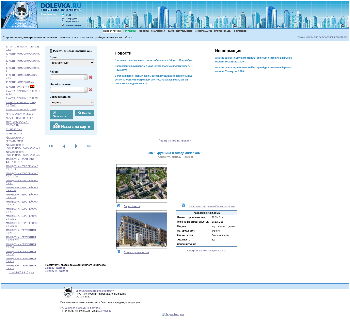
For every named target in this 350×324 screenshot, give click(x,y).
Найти (86, 113)
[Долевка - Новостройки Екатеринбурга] (61, 7)
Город (53, 57)
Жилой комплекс (61, 84)
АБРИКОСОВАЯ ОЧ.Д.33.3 (19, 114)
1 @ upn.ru (105, 310)
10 (27, 272)
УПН (68, 15)
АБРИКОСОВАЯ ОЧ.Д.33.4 (19, 118)
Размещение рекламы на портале (80, 308)
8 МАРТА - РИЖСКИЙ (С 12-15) (22, 98)
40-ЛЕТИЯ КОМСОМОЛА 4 (20, 82)
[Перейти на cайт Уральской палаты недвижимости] (63, 14)
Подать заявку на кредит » (175, 140)
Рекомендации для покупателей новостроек (322, 37)
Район (54, 71)
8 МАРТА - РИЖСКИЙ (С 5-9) (21, 109)
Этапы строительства (136, 252)
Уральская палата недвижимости (95, 291)
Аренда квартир (73, 25)
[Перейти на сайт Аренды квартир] (63, 25)
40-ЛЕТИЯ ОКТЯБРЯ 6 (18, 87)
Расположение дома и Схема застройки (212, 206)
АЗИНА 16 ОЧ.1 (14, 129)
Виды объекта (132, 206)
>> (32, 272)
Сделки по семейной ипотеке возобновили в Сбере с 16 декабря (153, 60)
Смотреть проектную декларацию (206, 250)
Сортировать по (60, 96)
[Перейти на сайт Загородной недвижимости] (63, 19)
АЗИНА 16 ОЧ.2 (14, 133)
